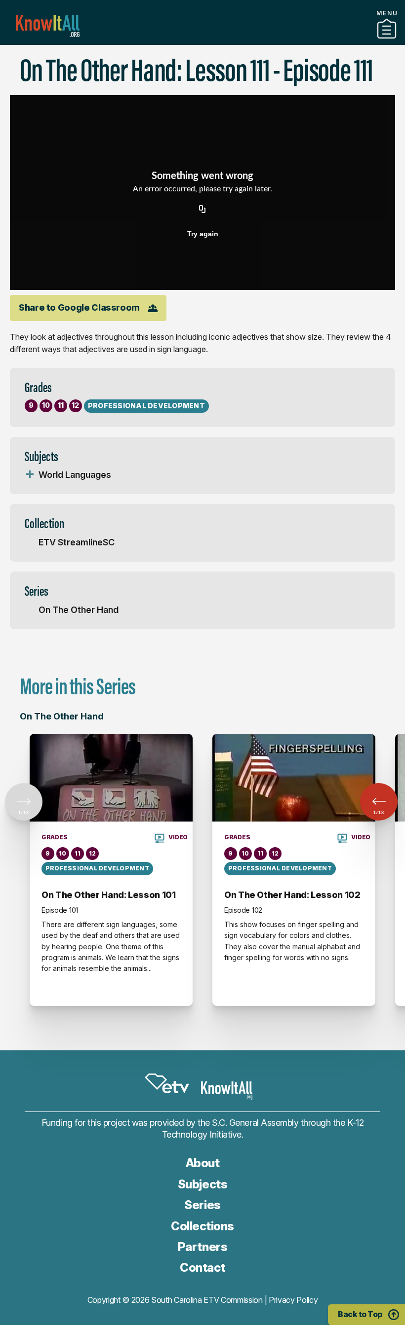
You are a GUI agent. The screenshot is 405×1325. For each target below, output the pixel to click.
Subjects (202, 1184)
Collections (202, 1226)
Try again (202, 234)
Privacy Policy (293, 1300)
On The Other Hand (79, 610)
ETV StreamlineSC (77, 542)
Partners (202, 41)
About (203, 1163)
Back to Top (360, 1314)
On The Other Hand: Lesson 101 (108, 895)
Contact (202, 1267)
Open (30, 475)
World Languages (75, 474)
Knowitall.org (48, 26)
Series (202, 1205)
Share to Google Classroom (79, 307)
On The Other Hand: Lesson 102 (292, 895)
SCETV (167, 1083)
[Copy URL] (202, 210)
